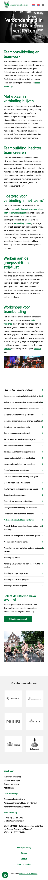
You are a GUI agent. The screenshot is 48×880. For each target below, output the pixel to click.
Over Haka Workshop (12, 776)
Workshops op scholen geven (15, 585)
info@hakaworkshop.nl (15, 821)
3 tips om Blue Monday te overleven (18, 390)
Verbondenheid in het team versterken (19, 520)
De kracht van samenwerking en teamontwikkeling (23, 402)
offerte (37, 348)
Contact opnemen (11, 784)
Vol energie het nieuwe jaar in (16, 542)
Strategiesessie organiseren (15, 495)
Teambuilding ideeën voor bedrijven (18, 501)
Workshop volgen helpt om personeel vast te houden (22, 565)
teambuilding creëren (22, 223)
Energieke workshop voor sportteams (19, 414)
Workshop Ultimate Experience (17, 806)
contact (7, 348)
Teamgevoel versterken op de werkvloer (20, 507)
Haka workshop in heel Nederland (17, 445)
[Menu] (43, 5)
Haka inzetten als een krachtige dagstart (20, 439)
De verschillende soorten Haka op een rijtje (21, 408)
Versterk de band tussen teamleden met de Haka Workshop (23, 528)
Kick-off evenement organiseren (16, 470)
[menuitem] (43, 5)
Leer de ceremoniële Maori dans (17, 483)
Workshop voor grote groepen (16, 573)
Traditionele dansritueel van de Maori (19, 513)
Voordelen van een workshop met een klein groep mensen (24, 550)
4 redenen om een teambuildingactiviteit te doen (23, 396)
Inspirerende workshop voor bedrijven (19, 464)
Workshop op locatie (12, 557)
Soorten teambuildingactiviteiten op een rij (21, 489)
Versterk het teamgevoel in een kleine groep (22, 535)
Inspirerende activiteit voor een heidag (19, 458)
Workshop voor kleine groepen (16, 579)
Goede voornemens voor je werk (17, 433)
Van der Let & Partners (28, 873)
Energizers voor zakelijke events (17, 427)
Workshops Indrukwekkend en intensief (20, 803)
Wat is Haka (9, 788)
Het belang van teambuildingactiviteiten (19, 452)
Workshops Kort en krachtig (15, 799)
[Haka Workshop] (20, 5)
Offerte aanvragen (12, 780)
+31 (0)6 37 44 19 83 (14, 818)
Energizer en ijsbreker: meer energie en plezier (23, 421)
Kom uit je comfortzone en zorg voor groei (21, 476)
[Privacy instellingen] (5, 875)
